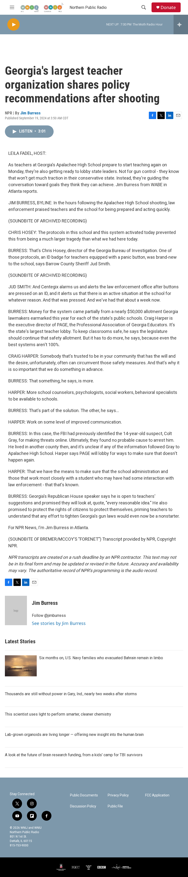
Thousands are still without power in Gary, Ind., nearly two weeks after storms (71, 694)
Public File (115, 806)
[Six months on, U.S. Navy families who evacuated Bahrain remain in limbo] (21, 665)
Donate (168, 7)
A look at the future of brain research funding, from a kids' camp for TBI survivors (73, 755)
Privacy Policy (118, 795)
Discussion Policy (83, 806)
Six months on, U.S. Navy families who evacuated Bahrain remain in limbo (101, 658)
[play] (13, 24)
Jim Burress (30, 112)
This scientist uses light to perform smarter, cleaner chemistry (58, 714)
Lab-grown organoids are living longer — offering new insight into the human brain (74, 734)
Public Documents (84, 795)
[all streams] (181, 24)
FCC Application (157, 795)
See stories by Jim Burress (59, 623)
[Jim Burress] (16, 610)
